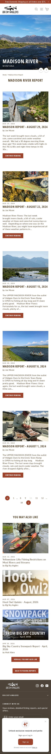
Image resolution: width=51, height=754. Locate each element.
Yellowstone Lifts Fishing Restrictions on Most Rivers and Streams (24, 561)
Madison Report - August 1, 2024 (24, 446)
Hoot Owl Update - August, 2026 (20, 602)
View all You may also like (25, 659)
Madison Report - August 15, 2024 (25, 286)
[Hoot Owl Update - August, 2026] (25, 583)
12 (42, 498)
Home (5, 75)
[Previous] (41, 70)
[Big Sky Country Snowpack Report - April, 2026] (25, 625)
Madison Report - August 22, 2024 (25, 207)
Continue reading (13, 155)
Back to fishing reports (25, 671)
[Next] (46, 70)
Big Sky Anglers (11, 695)
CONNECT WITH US (11, 704)
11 (36, 498)
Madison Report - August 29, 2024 (25, 127)
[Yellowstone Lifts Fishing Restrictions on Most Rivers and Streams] (25, 538)
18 (22, 503)
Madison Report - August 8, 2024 (24, 366)
